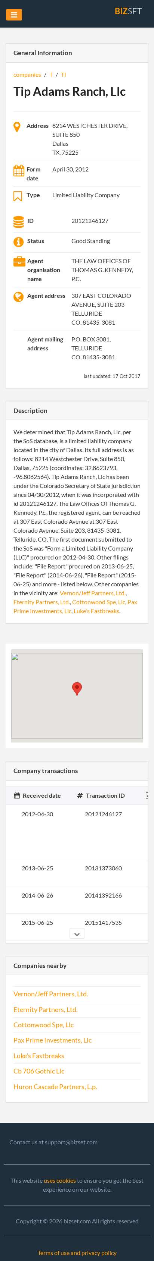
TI (63, 74)
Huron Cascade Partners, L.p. (55, 1087)
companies (27, 74)
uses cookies (60, 1180)
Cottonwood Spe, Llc (98, 601)
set (128, 11)
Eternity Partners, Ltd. (41, 601)
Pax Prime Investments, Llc (52, 1040)
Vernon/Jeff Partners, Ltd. (93, 592)
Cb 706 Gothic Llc (38, 1071)
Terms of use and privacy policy (77, 1252)
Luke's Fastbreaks (96, 610)
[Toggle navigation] (14, 15)
